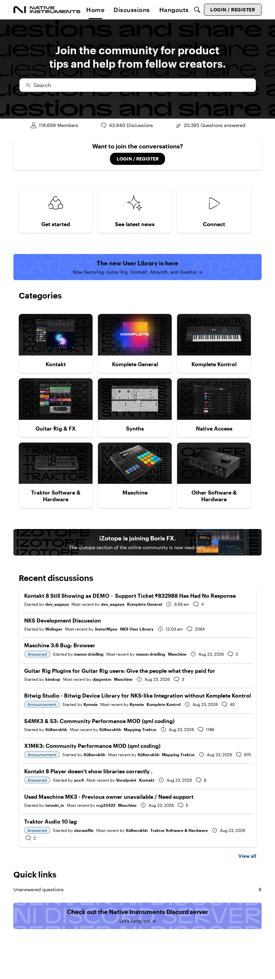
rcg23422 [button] (105, 805)
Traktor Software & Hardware (179, 830)
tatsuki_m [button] (54, 805)
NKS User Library (137, 629)
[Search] (197, 10)
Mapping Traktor (140, 729)
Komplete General (144, 604)
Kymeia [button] (91, 704)
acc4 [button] (79, 780)
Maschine (177, 654)
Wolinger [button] (53, 629)
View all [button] (247, 856)
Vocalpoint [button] (126, 780)
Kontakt (147, 780)
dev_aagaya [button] (57, 604)
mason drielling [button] (89, 654)
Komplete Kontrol (163, 704)
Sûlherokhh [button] (56, 729)
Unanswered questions (137, 889)
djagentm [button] (102, 679)
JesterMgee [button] (106, 629)
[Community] (46, 9)
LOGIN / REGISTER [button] (138, 158)
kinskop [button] (52, 679)
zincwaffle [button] (84, 830)
